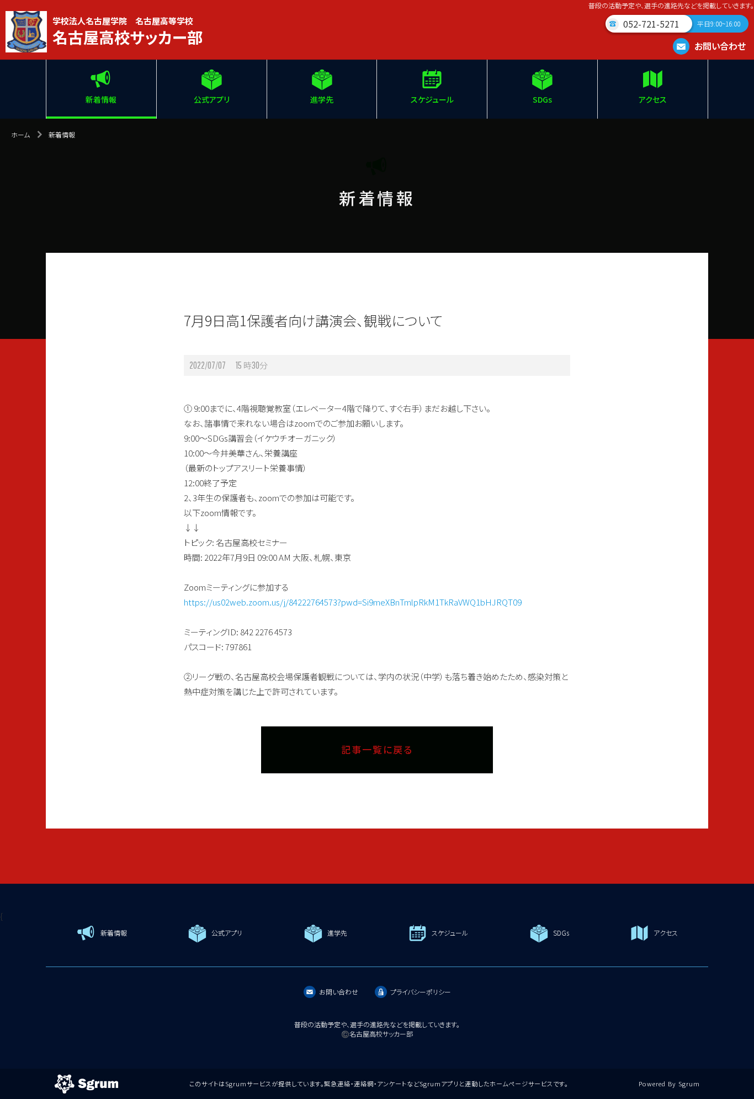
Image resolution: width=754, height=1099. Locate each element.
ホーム (20, 134)
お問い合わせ (719, 45)
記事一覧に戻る (377, 749)
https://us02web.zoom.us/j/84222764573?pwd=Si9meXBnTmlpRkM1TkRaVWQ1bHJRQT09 (353, 602)
